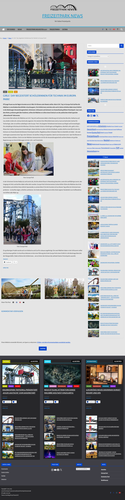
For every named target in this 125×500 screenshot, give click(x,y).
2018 (91, 126)
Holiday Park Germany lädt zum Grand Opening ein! (109, 280)
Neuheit (107, 140)
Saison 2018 (111, 144)
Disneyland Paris (99, 129)
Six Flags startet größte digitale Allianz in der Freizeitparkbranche (108, 419)
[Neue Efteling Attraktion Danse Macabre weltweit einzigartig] (93, 324)
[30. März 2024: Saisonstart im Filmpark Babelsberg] (93, 100)
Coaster (116, 126)
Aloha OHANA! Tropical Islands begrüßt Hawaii (109, 225)
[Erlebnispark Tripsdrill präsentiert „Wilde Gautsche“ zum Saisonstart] (93, 272)
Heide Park (115, 136)
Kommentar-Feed (105, 476)
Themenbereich (105, 148)
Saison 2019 (117, 144)
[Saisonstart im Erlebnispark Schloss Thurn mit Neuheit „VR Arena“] (93, 307)
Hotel (88, 140)
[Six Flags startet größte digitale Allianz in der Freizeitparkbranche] (91, 419)
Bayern (112, 126)
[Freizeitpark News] (3, 29)
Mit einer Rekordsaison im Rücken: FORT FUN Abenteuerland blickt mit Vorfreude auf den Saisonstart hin (110, 315)
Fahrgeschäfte (53, 386)
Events (5, 91)
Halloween (110, 136)
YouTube (3, 475)
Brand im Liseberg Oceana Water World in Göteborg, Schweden (68, 436)
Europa (89, 132)
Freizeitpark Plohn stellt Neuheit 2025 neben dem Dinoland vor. (109, 71)
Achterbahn (102, 126)
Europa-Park (96, 132)
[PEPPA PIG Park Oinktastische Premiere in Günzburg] (93, 91)
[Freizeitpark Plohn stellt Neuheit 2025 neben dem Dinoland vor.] (93, 72)
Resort (107, 144)
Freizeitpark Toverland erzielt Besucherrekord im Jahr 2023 (65, 445)
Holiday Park (121, 136)
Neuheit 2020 (117, 140)
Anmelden (103, 469)
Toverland (121, 148)
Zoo (98, 151)
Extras (65, 29)
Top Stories (11, 29)
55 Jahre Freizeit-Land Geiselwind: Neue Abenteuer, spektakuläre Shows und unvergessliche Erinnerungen (109, 235)
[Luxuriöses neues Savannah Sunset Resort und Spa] (104, 374)
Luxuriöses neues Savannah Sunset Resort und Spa (103, 391)
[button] (23, 29)
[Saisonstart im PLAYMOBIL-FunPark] (93, 263)
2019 (94, 126)
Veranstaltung (92, 151)
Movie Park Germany (98, 140)
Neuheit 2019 (112, 140)
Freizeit (110, 132)
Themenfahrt (113, 148)
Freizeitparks (55, 29)
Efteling (106, 129)
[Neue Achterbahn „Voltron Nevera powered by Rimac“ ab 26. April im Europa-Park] (93, 254)
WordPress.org (104, 480)
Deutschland (91, 129)
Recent (106, 157)
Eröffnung (119, 129)
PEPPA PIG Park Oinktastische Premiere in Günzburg (110, 90)
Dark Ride (120, 126)
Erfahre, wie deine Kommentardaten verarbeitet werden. (53, 342)
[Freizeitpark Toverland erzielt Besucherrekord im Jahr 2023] (49, 445)
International (106, 386)
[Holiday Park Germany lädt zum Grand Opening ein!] (93, 280)
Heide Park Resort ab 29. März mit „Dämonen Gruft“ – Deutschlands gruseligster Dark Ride (109, 297)
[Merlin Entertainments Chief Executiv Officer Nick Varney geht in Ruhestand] (91, 445)
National (10, 91)
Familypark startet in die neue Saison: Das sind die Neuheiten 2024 (110, 332)
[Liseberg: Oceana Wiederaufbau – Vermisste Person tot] (49, 428)
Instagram (3, 479)
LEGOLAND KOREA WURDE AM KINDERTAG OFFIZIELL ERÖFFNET (108, 436)
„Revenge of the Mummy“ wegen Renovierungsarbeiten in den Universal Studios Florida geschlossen (109, 454)
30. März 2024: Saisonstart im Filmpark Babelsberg (110, 99)
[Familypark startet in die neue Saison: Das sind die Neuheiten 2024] (93, 333)
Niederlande (95, 144)
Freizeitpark (93, 136)
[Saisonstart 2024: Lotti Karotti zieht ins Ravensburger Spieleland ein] (93, 245)
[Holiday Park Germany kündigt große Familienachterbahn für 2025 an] (93, 81)
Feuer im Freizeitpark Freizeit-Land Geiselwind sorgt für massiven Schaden (110, 163)
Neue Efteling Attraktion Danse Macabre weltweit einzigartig (109, 324)
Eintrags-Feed (104, 473)
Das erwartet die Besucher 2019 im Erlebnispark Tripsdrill (21, 295)
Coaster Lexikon (5, 472)
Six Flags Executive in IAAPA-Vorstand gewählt (108, 427)
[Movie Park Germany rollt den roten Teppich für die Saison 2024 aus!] (93, 289)
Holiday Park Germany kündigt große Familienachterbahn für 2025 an (110, 81)
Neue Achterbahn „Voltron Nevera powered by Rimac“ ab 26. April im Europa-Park (110, 253)
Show (93, 148)
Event (102, 132)
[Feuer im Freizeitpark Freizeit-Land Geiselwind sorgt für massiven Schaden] (93, 163)
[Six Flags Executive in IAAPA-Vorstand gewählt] (91, 428)
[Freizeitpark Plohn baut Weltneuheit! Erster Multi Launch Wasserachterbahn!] (93, 172)
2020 (97, 126)
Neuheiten (11, 386)
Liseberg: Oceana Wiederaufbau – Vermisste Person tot (66, 427)
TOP (117, 148)
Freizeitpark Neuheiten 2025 (36, 29)
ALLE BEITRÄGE (34, 361)
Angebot (109, 126)
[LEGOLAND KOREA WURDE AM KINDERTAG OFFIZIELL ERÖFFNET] (91, 437)
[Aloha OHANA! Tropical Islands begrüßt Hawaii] (93, 226)
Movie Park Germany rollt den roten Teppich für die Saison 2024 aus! (110, 288)
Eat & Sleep (89, 386)
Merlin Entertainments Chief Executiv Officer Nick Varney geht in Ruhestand (109, 445)
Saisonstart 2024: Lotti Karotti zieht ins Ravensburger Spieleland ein (110, 244)
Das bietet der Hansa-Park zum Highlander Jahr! (62, 296)
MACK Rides (92, 140)
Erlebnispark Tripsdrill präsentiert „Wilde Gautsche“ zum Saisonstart (110, 271)
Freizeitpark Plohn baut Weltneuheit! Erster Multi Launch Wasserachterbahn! (110, 172)
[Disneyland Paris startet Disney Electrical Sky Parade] (49, 454)
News (20, 29)
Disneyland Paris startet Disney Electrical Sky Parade (66, 453)
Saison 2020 (89, 148)
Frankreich (106, 132)
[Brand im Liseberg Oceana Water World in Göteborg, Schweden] (49, 437)
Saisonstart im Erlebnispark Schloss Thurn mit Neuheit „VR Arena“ (110, 306)
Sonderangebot (98, 148)
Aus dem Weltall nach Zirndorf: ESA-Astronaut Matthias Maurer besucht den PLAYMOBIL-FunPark (110, 181)
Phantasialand (102, 144)
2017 (88, 126)
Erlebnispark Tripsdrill (112, 129)
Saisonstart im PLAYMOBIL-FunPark (110, 262)
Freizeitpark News (62, 16)
